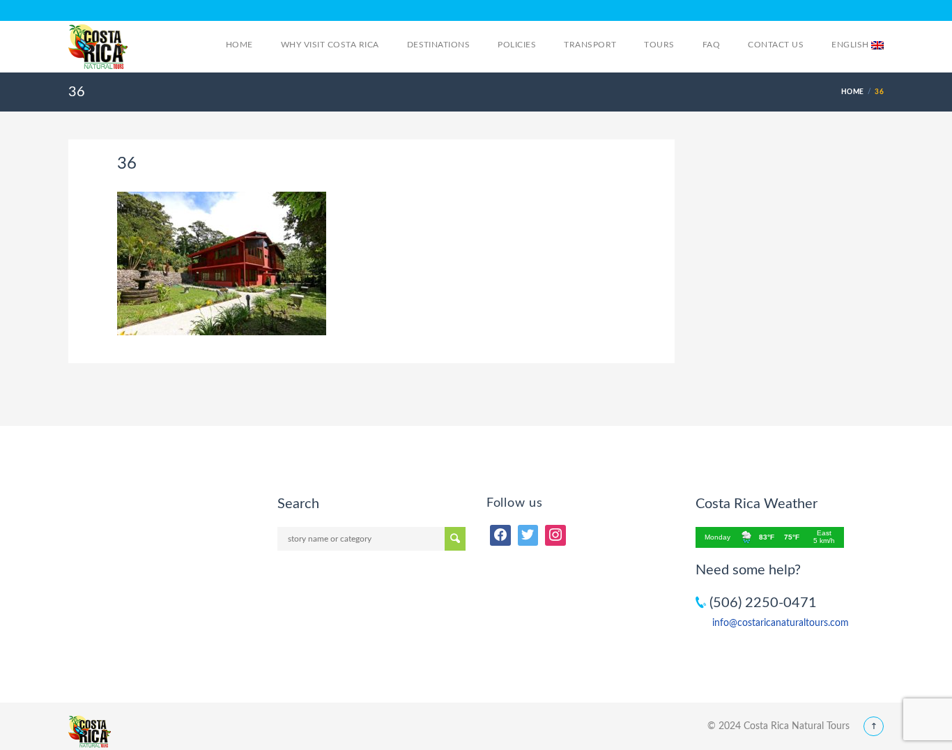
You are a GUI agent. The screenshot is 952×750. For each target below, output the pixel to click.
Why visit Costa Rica (330, 44)
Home (239, 44)
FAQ (711, 44)
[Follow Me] (528, 535)
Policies (517, 44)
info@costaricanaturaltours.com (780, 623)
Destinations (438, 44)
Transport (590, 44)
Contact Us (776, 44)
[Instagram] (555, 535)
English (851, 44)
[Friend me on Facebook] (500, 535)
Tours (659, 44)
